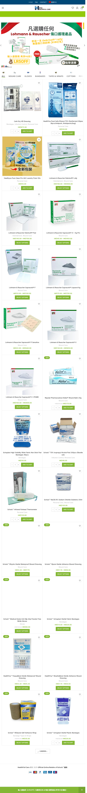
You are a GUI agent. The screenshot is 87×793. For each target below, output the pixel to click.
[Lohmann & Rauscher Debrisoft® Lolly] (63, 156)
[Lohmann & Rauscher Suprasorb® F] (22, 265)
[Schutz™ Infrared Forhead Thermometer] (22, 487)
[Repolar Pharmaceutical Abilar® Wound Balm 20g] (63, 376)
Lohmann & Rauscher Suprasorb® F (22, 287)
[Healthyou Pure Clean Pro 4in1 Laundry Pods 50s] (22, 156)
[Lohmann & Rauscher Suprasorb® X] (63, 320)
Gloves (22, 624)
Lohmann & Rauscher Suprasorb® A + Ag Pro (63, 233)
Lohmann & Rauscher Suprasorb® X (63, 342)
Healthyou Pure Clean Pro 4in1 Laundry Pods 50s (22, 178)
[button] (84, 45)
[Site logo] (43, 8)
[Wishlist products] (72, 8)
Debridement (58, 181)
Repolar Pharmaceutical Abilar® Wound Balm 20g (63, 398)
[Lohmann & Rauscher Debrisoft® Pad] (22, 211)
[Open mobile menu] (3, 8)
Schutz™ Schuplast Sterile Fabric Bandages (63, 619)
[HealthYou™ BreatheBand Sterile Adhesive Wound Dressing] (63, 654)
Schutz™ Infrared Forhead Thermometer (22, 509)
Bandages (10, 124)
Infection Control (21, 124)
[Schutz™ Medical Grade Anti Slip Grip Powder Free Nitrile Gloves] (22, 597)
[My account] (77, 8)
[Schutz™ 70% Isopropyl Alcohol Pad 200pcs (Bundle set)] (63, 430)
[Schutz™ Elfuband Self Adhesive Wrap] (22, 711)
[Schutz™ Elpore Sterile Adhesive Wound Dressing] (63, 542)
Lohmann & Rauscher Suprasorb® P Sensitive (22, 342)
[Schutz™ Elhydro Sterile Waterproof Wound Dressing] (22, 542)
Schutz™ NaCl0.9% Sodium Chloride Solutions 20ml (63, 500)
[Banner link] (43, 45)
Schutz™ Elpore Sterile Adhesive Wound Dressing (63, 564)
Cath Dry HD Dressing (22, 121)
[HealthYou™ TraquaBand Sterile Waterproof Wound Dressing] (22, 654)
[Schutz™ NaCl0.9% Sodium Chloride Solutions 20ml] (63, 483)
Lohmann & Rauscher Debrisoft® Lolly (63, 178)
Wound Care (68, 181)
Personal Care (33, 124)
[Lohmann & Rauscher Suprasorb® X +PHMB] (22, 375)
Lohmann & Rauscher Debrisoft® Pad (22, 233)
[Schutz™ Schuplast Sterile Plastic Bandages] (63, 711)
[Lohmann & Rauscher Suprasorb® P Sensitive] (22, 320)
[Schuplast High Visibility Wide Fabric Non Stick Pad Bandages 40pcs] (22, 430)
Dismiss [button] (82, 790)
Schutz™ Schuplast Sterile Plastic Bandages (63, 733)
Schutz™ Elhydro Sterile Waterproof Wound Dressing (22, 564)
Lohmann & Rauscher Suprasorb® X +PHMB (22, 397)
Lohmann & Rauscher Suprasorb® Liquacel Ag (63, 287)
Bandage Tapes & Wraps (22, 736)
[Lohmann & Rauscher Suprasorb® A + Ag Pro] (63, 211)
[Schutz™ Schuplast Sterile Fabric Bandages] (63, 597)
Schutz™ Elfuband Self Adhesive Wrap (22, 733)
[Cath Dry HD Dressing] (22, 99)
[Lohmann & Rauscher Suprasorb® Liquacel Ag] (63, 265)
